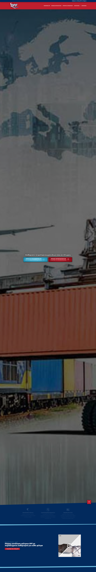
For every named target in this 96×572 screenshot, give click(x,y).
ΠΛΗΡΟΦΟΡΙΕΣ (76, 5)
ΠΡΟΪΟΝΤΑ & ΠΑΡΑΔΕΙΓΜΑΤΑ (68, 5)
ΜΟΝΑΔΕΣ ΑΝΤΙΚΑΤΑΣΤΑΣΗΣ (56, 5)
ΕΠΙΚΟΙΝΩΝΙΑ (84, 5)
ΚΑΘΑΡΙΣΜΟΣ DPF (47, 5)
